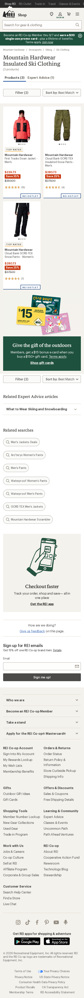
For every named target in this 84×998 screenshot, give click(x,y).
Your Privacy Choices (56, 971)
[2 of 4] (21, 144)
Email (6, 658)
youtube (56, 922)
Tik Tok (28, 922)
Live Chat (9, 904)
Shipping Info (53, 776)
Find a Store (11, 898)
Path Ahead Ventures (59, 834)
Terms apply (57, 356)
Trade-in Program (15, 834)
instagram (18, 922)
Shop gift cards (42, 363)
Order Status (53, 754)
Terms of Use (22, 971)
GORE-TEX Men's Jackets (27, 506)
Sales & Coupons (56, 794)
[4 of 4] (25, 144)
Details (57, 650)
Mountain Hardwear (14, 49)
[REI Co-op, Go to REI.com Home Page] (8, 14)
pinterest (47, 922)
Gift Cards (10, 799)
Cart (69, 14)
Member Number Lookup (21, 817)
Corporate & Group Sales (21, 875)
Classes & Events (56, 822)
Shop (22, 15)
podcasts (66, 922)
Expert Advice (53, 817)
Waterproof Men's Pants (27, 493)
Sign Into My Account (18, 754)
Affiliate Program (15, 869)
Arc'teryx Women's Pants (27, 455)
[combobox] (42, 24)
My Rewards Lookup (17, 759)
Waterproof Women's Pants (29, 480)
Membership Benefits (18, 771)
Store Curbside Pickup (60, 770)
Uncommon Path (56, 828)
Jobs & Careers (13, 851)
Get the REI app (42, 604)
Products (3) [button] (14, 77)
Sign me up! (42, 677)
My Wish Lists (12, 765)
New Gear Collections (18, 822)
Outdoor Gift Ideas (16, 794)
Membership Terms (21, 992)
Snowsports (35, 49)
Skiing (49, 49)
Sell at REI (10, 863)
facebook (37, 922)
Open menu (77, 14)
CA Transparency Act (55, 987)
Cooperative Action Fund (62, 857)
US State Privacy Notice (54, 977)
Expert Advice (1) (41, 77)
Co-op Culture (13, 857)
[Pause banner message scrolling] (79, 35)
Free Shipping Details (59, 799)
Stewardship (53, 875)
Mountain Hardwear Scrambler (30, 519)
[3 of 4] (23, 144)
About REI (51, 851)
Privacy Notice (24, 977)
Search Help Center (17, 892)
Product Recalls (25, 987)
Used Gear (10, 828)
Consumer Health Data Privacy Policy (42, 982)
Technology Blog (56, 869)
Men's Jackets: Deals (24, 442)
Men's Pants (18, 467)
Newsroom (51, 863)
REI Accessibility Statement (57, 992)
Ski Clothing (62, 49)
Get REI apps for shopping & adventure (42, 933)
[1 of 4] (19, 144)
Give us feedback (32, 631)
